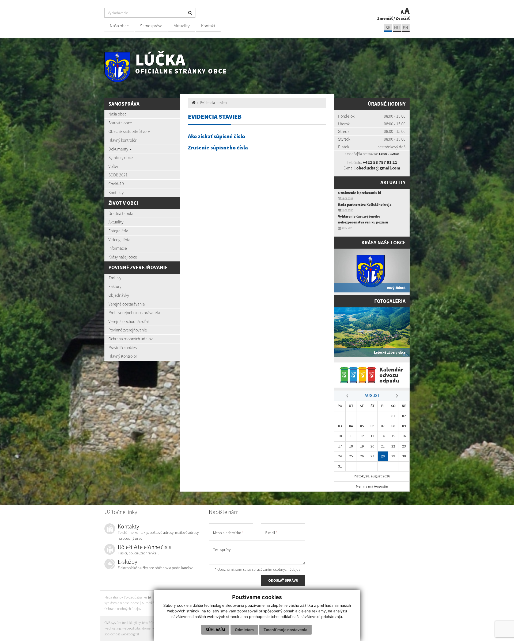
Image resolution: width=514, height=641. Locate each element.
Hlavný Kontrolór (122, 356)
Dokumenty (118, 149)
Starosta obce (120, 122)
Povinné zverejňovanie (127, 330)
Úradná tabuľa (120, 213)
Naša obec (119, 26)
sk (388, 27)
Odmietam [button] (244, 629)
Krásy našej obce (122, 257)
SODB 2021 (118, 174)
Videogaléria (119, 239)
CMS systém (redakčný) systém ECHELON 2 (134, 622)
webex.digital (131, 628)
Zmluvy (114, 277)
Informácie (117, 248)
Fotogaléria (118, 230)
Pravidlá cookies (122, 347)
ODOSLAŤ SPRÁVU (283, 580)
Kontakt (208, 26)
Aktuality (182, 26)
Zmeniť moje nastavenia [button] (285, 629)
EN (405, 27)
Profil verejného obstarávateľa (134, 312)
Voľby (113, 166)
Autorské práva (152, 603)
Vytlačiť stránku (137, 597)
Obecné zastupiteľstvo (127, 131)
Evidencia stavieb (213, 102)
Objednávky (118, 295)
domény (148, 628)
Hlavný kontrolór (122, 140)
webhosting (112, 628)
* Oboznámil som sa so (257, 569)
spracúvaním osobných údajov (276, 569)
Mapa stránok (113, 597)
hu (397, 27)
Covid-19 (116, 183)
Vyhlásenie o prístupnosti (121, 603)
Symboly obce (120, 157)
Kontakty (116, 192)
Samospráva (151, 26)
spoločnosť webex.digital (121, 634)
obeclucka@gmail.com (378, 168)
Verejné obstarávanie (126, 304)
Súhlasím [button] (215, 629)
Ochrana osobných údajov (130, 338)
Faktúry (114, 286)
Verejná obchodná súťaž (128, 321)
